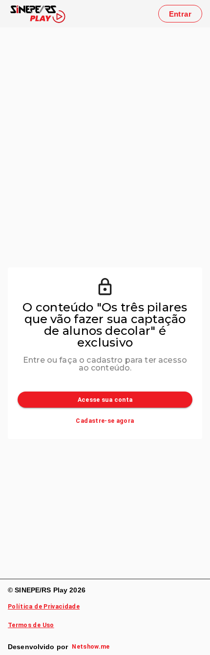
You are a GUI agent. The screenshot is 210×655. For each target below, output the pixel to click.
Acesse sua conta (105, 399)
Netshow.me (91, 646)
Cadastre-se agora (105, 420)
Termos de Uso (31, 625)
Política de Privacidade (44, 606)
